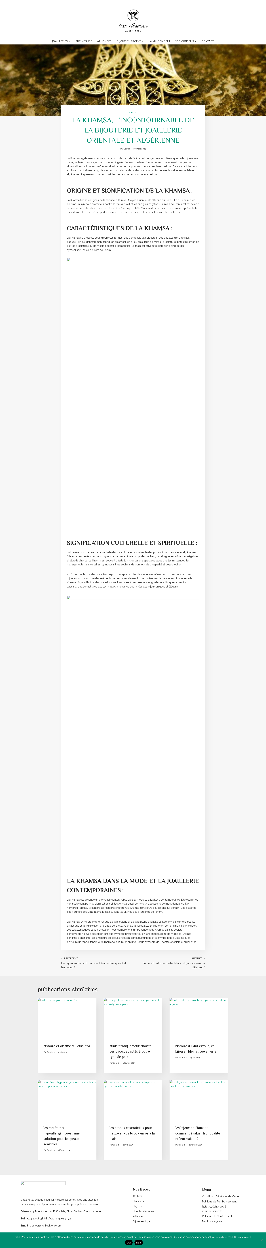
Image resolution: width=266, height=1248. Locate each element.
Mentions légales (212, 1221)
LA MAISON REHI (159, 41)
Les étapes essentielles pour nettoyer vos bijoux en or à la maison (132, 1133)
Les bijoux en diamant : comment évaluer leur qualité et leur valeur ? (93, 963)
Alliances (138, 1216)
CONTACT (208, 41)
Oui (129, 1242)
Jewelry (133, 113)
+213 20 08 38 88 (36, 1218)
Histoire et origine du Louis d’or (66, 1046)
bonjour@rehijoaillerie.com (46, 1225)
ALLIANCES (104, 41)
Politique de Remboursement (219, 1201)
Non (138, 1242)
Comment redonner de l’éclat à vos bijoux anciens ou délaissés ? (173, 963)
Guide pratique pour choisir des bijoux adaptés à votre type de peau (130, 1051)
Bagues (137, 1206)
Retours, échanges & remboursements (214, 1209)
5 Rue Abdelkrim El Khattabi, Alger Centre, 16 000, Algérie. (67, 1211)
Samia (127, 149)
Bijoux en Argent (142, 1221)
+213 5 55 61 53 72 (60, 1218)
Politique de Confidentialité (217, 1216)
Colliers (137, 1196)
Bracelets (138, 1201)
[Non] (261, 1240)
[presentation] (67, 1017)
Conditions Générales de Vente (220, 1196)
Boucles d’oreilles (143, 1211)
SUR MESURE (83, 41)
